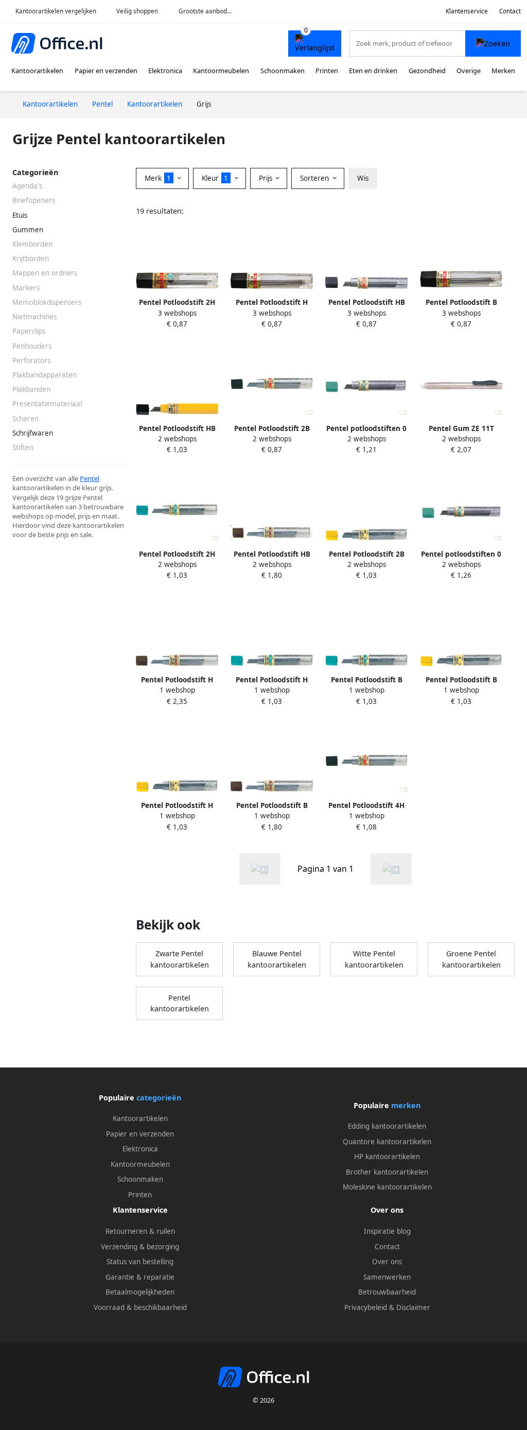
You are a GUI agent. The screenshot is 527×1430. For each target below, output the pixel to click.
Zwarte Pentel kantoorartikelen (179, 959)
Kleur (215, 178)
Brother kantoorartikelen (387, 1172)
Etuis (19, 215)
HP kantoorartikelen (387, 1156)
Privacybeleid (365, 1307)
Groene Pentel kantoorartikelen (471, 959)
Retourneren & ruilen (140, 1231)
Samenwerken (387, 1277)
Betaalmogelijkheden (140, 1292)
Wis (362, 178)
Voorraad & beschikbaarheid (140, 1307)
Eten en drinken (373, 70)
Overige (468, 70)
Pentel (89, 478)
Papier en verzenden (106, 70)
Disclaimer (413, 1307)
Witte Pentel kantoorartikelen (374, 959)
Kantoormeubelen (221, 70)
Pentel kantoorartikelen (179, 1003)
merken (405, 1105)
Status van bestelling (140, 1261)
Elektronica (165, 70)
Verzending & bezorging (140, 1246)
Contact (510, 11)
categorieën (158, 1097)
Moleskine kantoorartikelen (387, 1187)
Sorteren (315, 178)
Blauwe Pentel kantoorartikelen (277, 959)
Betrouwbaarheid (387, 1292)
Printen (326, 70)
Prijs (266, 178)
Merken (503, 70)
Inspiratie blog (387, 1231)
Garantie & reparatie (140, 1277)
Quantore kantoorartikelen (387, 1141)
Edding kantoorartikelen (387, 1126)
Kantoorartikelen (37, 70)
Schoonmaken (282, 70)
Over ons (387, 1261)
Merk (158, 178)
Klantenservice (467, 11)
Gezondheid (427, 70)
